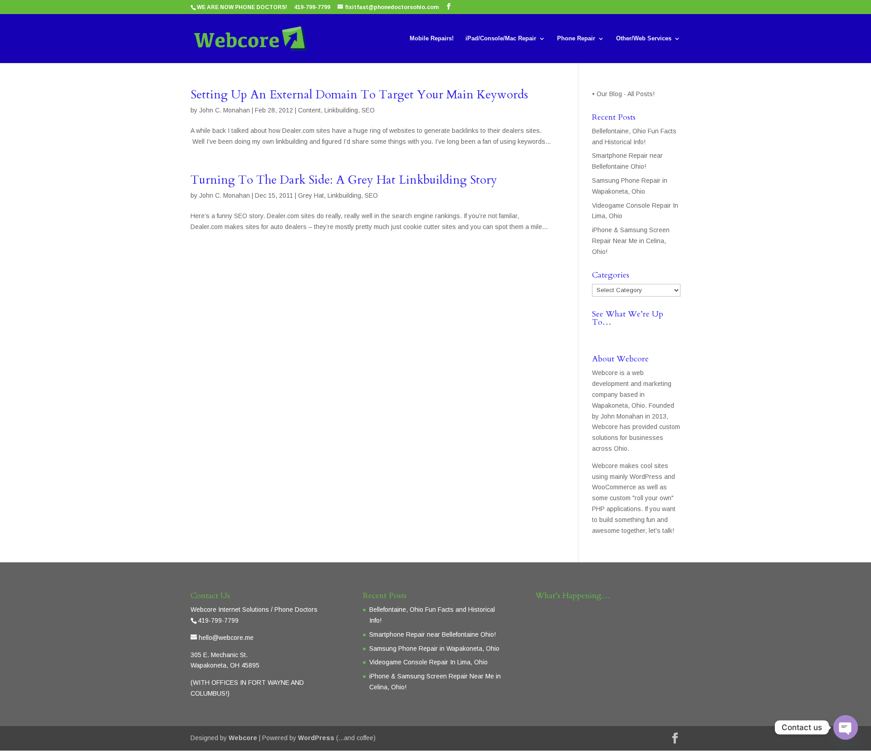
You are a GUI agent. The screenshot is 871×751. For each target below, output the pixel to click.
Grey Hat (311, 195)
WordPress (316, 737)
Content (309, 110)
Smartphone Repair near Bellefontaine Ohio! (432, 634)
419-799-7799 (312, 7)
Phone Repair (576, 38)
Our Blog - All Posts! (626, 94)
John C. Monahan (224, 110)
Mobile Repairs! (432, 38)
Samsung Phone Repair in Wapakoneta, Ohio (434, 648)
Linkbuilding (341, 110)
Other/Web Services (643, 38)
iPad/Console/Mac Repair (500, 38)
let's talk (660, 530)
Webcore (243, 737)
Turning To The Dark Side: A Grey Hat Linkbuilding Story (344, 180)
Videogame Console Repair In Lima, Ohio (428, 662)
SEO (368, 110)
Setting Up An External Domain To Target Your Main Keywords (359, 94)
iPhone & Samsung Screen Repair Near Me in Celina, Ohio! (631, 240)
